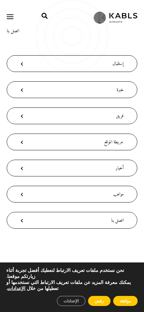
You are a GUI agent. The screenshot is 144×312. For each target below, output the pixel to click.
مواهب (118, 194)
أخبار (120, 168)
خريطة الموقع (114, 142)
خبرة (120, 90)
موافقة (125, 301)
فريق (120, 116)
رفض (99, 301)
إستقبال (118, 64)
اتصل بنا (13, 31)
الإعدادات (16, 289)
